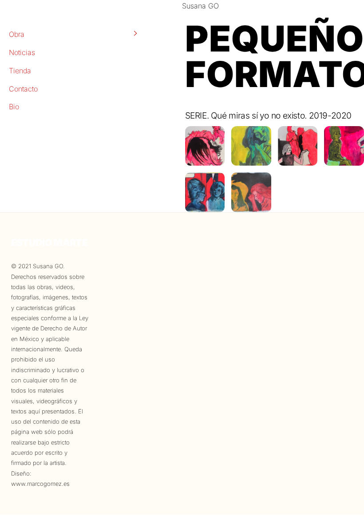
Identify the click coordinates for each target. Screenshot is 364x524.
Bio (14, 106)
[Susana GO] (205, 159)
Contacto (23, 88)
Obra (16, 34)
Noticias (22, 52)
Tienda (20, 70)
